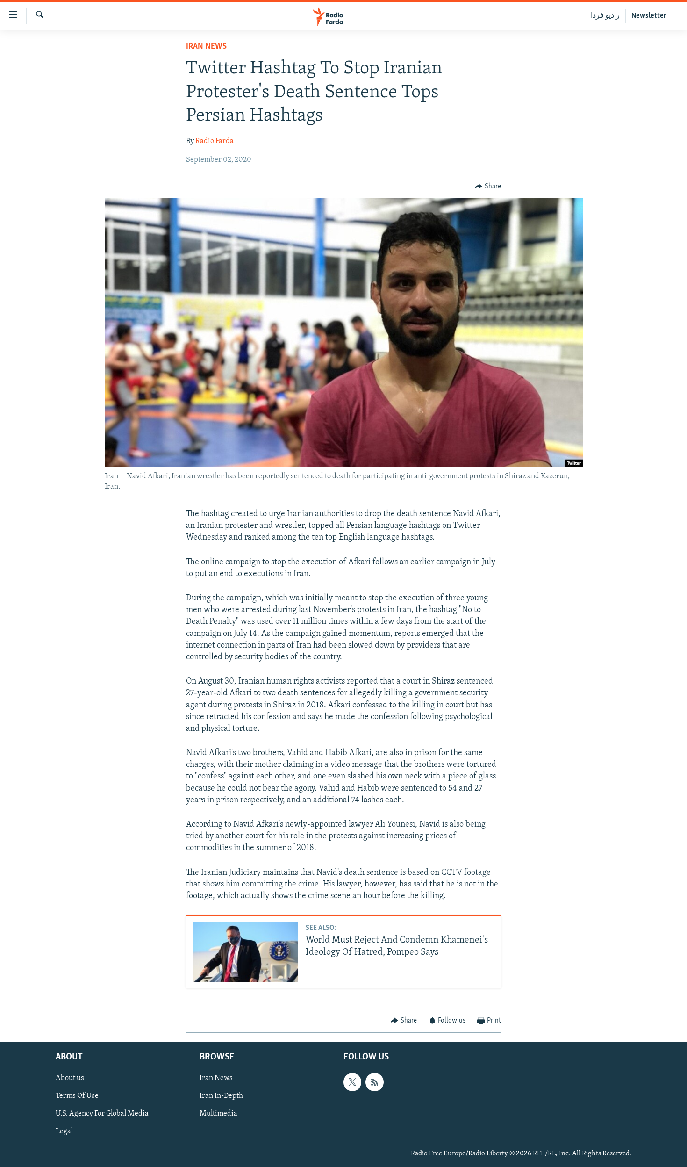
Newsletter (648, 16)
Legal (64, 1131)
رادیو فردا (605, 16)
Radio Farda (214, 141)
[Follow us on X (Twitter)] (352, 1082)
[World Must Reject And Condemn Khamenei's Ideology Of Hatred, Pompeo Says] (245, 952)
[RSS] (374, 1082)
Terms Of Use (77, 1096)
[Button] (488, 186)
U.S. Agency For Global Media (102, 1113)
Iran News (206, 47)
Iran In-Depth (221, 1096)
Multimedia (218, 1113)
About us (70, 1078)
